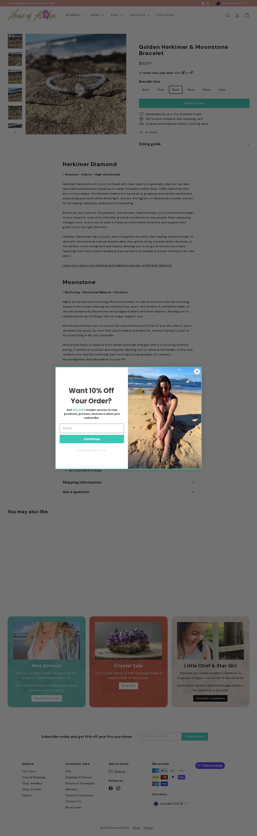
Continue (92, 439)
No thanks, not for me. (91, 450)
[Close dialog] (197, 371)
